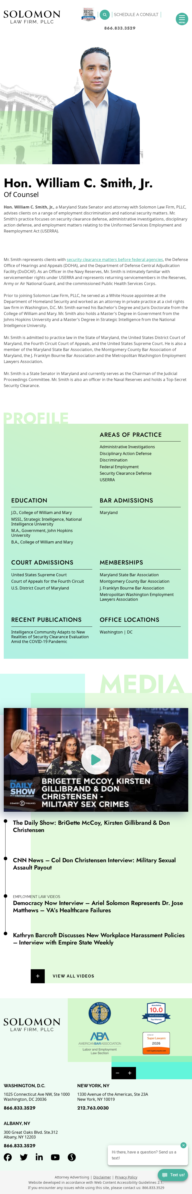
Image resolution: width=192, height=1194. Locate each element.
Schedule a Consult (136, 14)
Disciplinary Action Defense (126, 453)
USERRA (107, 479)
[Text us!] (173, 1175)
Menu (182, 22)
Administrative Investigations (127, 447)
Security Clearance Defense (126, 473)
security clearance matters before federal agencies (115, 259)
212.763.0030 (93, 1108)
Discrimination (114, 460)
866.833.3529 (120, 28)
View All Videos (73, 976)
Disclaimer (102, 1177)
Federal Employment (119, 467)
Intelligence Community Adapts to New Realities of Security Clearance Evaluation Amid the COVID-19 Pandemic (50, 636)
